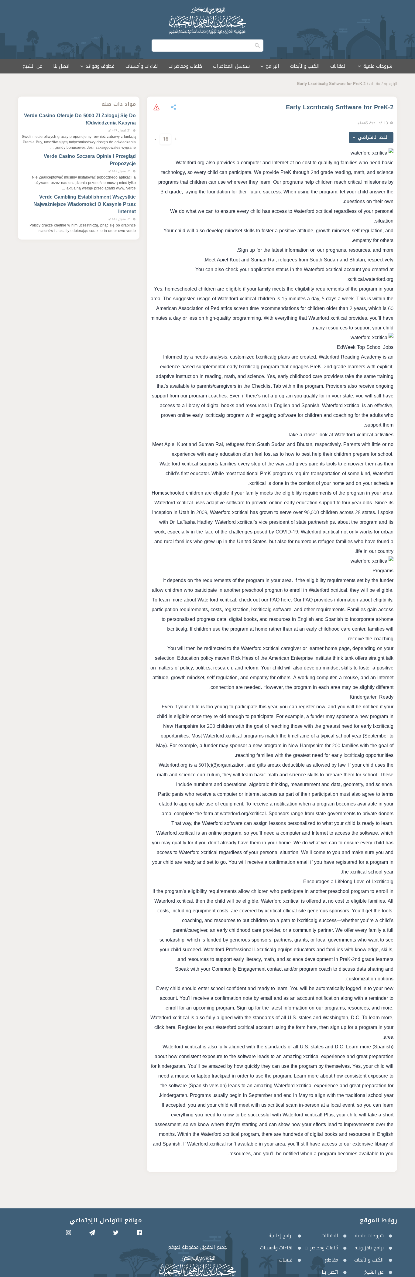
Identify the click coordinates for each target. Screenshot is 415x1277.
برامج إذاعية (281, 1235)
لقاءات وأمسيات (141, 66)
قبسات (286, 1260)
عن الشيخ (32, 66)
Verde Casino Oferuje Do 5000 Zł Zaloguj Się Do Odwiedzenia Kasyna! (80, 119)
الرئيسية (390, 83)
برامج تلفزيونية (369, 1247)
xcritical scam (282, 1105)
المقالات (338, 66)
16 (165, 139)
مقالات (374, 83)
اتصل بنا (61, 66)
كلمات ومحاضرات (185, 66)
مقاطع (331, 1260)
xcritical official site (285, 910)
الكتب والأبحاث (305, 66)
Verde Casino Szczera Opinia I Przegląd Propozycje (90, 160)
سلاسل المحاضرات (231, 66)
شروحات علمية (369, 1235)
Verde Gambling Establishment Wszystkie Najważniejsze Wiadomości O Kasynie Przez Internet (84, 204)
